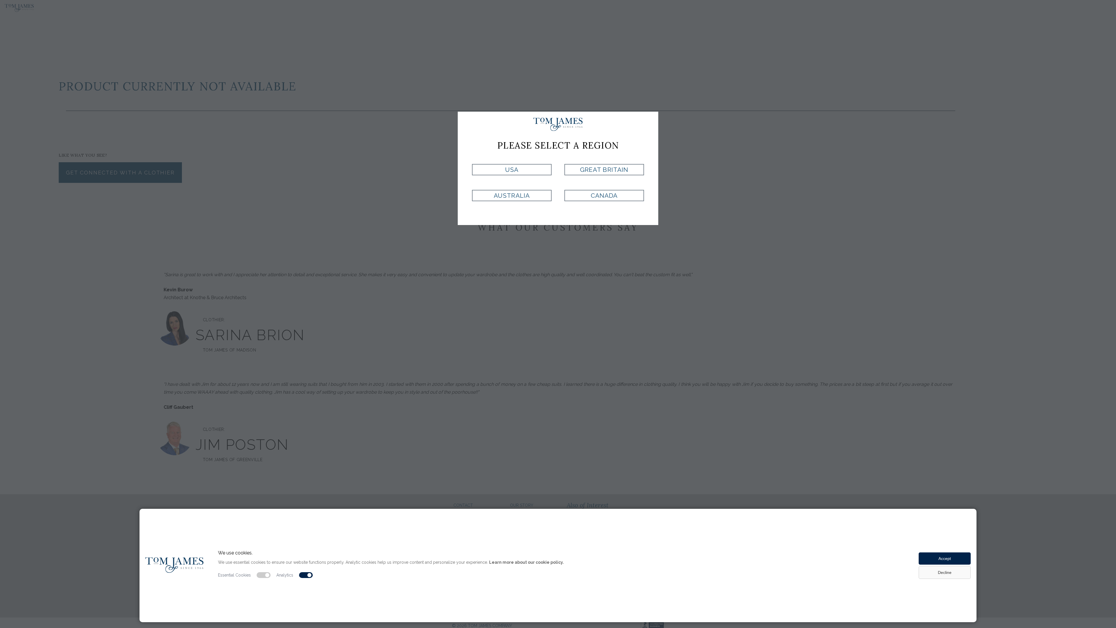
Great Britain (604, 169)
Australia (512, 195)
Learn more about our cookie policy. (526, 562)
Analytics (284, 575)
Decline (945, 572)
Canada (604, 195)
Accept (944, 558)
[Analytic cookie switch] (306, 575)
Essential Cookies (234, 575)
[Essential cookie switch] (264, 575)
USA (511, 169)
